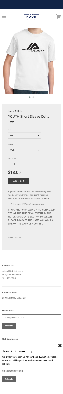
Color (10, 144)
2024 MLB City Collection (14, 298)
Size (9, 130)
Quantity (12, 159)
